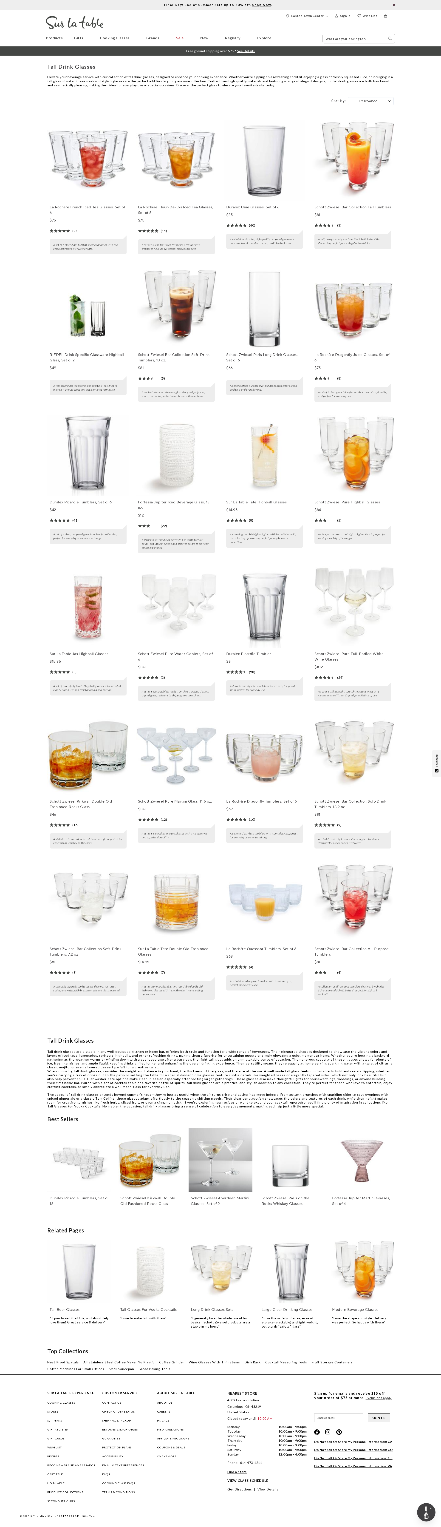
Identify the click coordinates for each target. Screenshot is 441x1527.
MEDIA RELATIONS (170, 1429)
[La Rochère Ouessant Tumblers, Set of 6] (264, 902)
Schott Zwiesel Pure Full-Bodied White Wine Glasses (349, 657)
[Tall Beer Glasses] (79, 1271)
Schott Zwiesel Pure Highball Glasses (347, 502)
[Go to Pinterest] (339, 1432)
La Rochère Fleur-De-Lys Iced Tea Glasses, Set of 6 (176, 210)
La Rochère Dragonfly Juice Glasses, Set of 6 (351, 357)
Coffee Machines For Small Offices (75, 1369)
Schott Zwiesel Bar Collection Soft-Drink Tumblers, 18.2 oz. (350, 804)
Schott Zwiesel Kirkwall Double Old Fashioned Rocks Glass (81, 804)
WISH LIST (54, 1447)
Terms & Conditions (118, 1492)
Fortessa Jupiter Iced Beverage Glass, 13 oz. (174, 505)
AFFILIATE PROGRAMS (173, 1438)
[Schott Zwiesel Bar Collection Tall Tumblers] (352, 160)
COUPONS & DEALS (171, 1447)
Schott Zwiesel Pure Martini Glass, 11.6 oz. (175, 801)
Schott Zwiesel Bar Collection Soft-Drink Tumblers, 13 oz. (174, 357)
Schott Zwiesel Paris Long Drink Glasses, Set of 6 (262, 357)
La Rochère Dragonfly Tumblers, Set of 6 (261, 801)
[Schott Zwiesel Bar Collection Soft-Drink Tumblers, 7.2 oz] (88, 902)
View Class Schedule (247, 1480)
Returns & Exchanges (120, 1429)
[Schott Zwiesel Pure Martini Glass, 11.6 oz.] (176, 754)
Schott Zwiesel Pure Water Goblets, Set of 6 (175, 657)
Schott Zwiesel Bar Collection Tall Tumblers (352, 207)
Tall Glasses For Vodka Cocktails (74, 1106)
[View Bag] (389, 16)
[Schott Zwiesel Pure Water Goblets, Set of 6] (176, 607)
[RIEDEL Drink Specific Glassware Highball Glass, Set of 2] (88, 308)
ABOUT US (164, 1402)
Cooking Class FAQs (118, 1483)
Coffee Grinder (171, 1362)
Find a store (237, 1472)
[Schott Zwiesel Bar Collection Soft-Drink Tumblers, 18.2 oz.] (352, 754)
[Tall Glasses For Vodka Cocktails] (150, 1271)
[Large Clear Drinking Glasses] (291, 1271)
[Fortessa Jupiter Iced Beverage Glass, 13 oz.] (176, 455)
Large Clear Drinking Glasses (287, 1309)
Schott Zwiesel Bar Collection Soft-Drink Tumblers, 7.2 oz (85, 952)
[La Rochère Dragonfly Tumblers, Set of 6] (264, 754)
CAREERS (163, 1411)
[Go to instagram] (328, 1432)
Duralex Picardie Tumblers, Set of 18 (79, 1201)
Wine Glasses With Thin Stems (214, 1362)
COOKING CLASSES (61, 1402)
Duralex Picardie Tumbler (248, 654)
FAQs (106, 1474)
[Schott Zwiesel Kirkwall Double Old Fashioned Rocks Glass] (88, 754)
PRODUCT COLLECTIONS (65, 1492)
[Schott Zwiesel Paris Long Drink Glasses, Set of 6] (264, 308)
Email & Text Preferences (123, 1465)
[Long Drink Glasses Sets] (220, 1271)
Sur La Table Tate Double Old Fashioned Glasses (173, 952)
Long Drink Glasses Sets (212, 1309)
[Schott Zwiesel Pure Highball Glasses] (352, 455)
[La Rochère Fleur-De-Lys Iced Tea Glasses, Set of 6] (176, 160)
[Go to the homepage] (74, 18)
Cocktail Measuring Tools (286, 1362)
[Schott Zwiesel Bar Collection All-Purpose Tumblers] (352, 902)
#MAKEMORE (167, 1456)
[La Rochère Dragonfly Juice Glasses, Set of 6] (352, 308)
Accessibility (113, 1456)
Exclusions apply (379, 1398)
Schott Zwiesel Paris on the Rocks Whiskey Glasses (286, 1201)
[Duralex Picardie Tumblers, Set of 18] (79, 1160)
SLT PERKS (54, 1420)
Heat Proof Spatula (63, 1362)
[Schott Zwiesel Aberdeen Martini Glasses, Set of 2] (220, 1160)
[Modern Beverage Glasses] (361, 1271)
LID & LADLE (56, 1483)
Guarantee (111, 1438)
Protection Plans (117, 1447)
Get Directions (239, 1489)
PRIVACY (163, 1420)
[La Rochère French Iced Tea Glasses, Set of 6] (88, 160)
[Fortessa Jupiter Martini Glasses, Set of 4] (361, 1160)
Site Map (88, 1516)
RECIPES (53, 1456)
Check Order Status (118, 1411)
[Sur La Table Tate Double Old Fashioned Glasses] (176, 902)
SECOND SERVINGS (61, 1501)
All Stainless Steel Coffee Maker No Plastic (119, 1362)
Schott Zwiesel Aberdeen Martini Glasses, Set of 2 (220, 1201)
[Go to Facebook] (317, 1432)
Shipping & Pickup (116, 1420)
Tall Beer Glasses (65, 1309)
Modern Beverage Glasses (355, 1309)
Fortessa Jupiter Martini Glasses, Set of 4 (361, 1201)
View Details (267, 1489)
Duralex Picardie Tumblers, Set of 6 (81, 502)
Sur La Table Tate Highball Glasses (256, 502)
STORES (52, 1411)
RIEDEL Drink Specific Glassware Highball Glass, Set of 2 (87, 357)
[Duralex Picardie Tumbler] (264, 607)
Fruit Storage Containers (332, 1362)
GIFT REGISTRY (58, 1429)
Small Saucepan (121, 1369)
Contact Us (111, 1402)
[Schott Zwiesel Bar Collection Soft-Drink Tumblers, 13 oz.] (176, 308)
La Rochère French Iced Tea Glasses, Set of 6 (87, 210)
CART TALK (55, 1474)
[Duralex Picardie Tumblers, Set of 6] (88, 455)
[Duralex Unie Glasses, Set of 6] (264, 160)
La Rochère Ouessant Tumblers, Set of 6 (261, 949)
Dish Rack (253, 1362)
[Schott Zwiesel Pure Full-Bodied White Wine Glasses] (352, 607)
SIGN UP (379, 1418)
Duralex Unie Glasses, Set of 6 (252, 207)
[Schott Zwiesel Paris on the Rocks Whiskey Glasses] (291, 1160)
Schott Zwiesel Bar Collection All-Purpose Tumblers (351, 952)
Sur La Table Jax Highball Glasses (79, 654)
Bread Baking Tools (154, 1369)
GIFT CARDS (56, 1438)
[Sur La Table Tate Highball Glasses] (264, 455)
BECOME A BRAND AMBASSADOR (71, 1465)
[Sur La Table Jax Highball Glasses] (88, 607)
